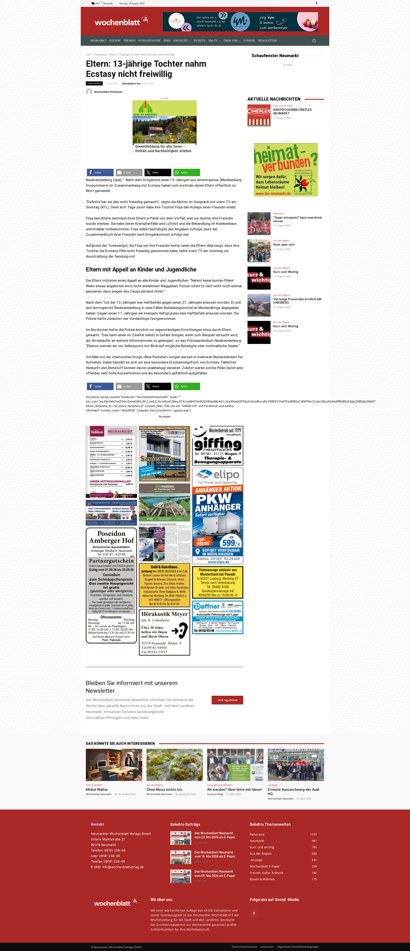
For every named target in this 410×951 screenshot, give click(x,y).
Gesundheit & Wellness (220, 785)
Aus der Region (281, 240)
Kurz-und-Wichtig (285, 272)
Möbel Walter (97, 789)
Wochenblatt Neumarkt (108, 91)
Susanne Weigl (215, 794)
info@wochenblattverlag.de (123, 867)
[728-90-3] (241, 21)
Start (89, 54)
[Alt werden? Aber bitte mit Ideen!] (235, 765)
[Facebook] (316, 3)
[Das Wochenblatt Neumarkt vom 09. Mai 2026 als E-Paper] (180, 876)
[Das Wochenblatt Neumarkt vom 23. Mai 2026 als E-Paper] (180, 838)
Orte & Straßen (94, 785)
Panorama (100, 54)
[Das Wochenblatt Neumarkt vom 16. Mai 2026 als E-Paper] (180, 857)
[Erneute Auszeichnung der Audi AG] (296, 765)
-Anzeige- (273, 785)
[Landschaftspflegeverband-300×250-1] (286, 169)
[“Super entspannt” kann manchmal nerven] (259, 223)
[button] (314, 41)
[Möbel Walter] (114, 765)
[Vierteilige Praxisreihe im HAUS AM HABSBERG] (259, 305)
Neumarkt (278, 213)
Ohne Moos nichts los (164, 789)
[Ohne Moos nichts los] (174, 765)
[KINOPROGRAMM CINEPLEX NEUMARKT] (259, 115)
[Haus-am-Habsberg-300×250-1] (165, 127)
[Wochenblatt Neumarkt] (90, 92)
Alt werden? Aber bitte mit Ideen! (234, 789)
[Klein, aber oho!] (259, 250)
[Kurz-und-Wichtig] (259, 278)
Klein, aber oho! (284, 244)
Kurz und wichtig (282, 105)
